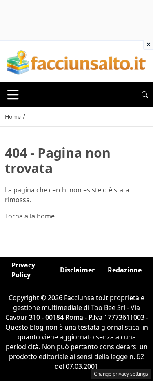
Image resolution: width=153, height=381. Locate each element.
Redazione (125, 269)
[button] (145, 95)
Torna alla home (30, 216)
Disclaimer (77, 269)
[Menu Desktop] (13, 94)
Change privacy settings (121, 373)
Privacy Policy (23, 270)
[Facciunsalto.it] (76, 60)
